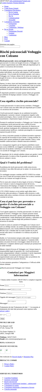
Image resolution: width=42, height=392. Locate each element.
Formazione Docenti (16, 31)
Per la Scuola (8, 29)
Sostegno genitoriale (11, 380)
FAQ (6, 39)
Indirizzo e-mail (5, 289)
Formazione (13, 24)
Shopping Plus (28, 357)
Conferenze (12, 35)
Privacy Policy (9, 364)
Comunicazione (14, 18)
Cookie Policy (9, 366)
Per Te (11, 16)
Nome (2, 285)
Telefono (3, 293)
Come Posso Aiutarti (11, 8)
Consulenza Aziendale (11, 22)
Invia (2, 319)
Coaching (12, 25)
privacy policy (5, 311)
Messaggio (3, 303)
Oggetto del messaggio (8, 297)
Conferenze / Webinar (16, 27)
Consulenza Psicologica (12, 10)
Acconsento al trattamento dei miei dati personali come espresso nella (20, 309)
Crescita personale (10, 389)
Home (6, 6)
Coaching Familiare (11, 378)
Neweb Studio (17, 357)
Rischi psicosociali (10, 382)
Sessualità (12, 20)
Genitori (11, 33)
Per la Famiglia (14, 14)
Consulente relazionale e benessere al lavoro (19, 387)
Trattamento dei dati (6, 307)
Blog (6, 37)
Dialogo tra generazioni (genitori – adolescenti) (20, 383)
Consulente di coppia (11, 385)
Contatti (7, 41)
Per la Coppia (13, 12)
